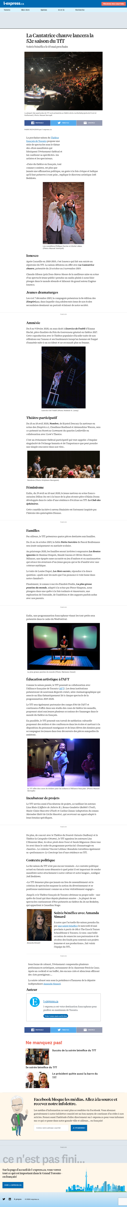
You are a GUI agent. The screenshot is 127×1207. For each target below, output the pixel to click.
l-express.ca (50, 1001)
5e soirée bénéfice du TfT (41, 1067)
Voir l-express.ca (12, 1185)
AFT (61, 688)
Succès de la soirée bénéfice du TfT (74, 1050)
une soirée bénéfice (68, 925)
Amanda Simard (52, 983)
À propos (17, 1199)
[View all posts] (55, 1016)
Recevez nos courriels (113, 3)
